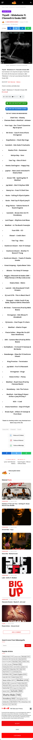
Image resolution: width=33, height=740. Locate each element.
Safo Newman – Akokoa (14, 82)
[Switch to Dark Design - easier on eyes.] (22, 2)
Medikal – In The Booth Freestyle (17, 225)
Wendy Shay (26, 701)
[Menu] (3, 2)
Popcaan (23, 685)
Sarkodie (16, 691)
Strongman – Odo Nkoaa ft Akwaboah (17, 316)
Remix (22, 688)
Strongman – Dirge (17, 372)
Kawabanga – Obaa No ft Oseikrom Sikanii (17, 355)
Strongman (22, 699)
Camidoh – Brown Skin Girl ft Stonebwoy (17, 214)
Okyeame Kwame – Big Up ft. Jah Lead (13, 602)
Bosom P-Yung (7, 661)
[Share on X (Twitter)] (16, 28)
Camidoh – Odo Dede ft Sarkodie (17, 145)
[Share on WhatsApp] (28, 28)
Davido (25, 661)
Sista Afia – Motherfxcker (10, 553)
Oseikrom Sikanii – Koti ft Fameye (17, 246)
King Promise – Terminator (17, 361)
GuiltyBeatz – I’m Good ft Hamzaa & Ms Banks (17, 348)
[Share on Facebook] (10, 28)
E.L (4, 664)
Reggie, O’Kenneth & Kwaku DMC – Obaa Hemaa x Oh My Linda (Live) (17, 277)
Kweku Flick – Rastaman (17, 150)
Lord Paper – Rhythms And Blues (17, 220)
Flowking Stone (7, 667)
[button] (30, 708)
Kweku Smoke (17, 677)
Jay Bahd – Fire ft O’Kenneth (17, 367)
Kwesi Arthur (9, 680)
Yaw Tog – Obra (17, 241)
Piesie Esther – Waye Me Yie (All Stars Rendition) (17, 333)
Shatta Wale (12, 695)
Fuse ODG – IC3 (17, 230)
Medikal (22, 680)
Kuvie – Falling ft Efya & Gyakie (17, 195)
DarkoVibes (16, 661)
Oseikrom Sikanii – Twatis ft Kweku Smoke (17, 259)
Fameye (17, 664)
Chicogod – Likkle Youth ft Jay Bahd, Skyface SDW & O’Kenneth (17, 301)
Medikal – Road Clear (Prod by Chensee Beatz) (17, 383)
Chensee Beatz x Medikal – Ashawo (17, 120)
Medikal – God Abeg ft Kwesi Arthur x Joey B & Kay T (17, 395)
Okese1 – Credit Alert (17, 235)
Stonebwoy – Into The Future (17, 389)
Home (3, 7)
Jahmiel (16, 667)
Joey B (6, 669)
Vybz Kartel (15, 702)
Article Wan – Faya (7, 529)
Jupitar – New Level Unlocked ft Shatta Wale (17, 172)
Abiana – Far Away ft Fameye (17, 270)
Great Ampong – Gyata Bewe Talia (17, 265)
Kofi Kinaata (17, 671)
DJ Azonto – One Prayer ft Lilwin (17, 322)
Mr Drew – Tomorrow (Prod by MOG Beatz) (17, 309)
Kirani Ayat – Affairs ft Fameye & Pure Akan (17, 413)
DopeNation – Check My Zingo (17, 140)
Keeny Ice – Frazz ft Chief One (17, 190)
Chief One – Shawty (17, 118)
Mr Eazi (6, 683)
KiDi (22, 669)
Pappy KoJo (15, 685)
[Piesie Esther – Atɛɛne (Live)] (16, 613)
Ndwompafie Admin (12, 22)
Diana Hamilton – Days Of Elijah (17, 407)
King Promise (7, 671)
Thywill (19, 429)
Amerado (26, 656)
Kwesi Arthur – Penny (17, 377)
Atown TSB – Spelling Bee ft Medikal (17, 179)
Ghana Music (6, 11)
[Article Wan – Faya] (16, 517)
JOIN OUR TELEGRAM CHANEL (17, 109)
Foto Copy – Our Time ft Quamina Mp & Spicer (17, 126)
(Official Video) (8, 656)
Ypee (14, 704)
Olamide (13, 683)
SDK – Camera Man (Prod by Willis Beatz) (17, 341)
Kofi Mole (7, 674)
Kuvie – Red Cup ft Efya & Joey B (17, 200)
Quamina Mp (7, 688)
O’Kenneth (13, 429)
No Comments (6, 24)
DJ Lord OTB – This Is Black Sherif (17, 295)
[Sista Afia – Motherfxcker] (16, 541)
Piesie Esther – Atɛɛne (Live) (10, 626)
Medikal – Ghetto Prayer (17, 327)
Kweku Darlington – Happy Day (17, 165)
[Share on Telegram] (22, 28)
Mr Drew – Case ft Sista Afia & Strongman (17, 134)
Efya (9, 664)
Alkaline (17, 656)
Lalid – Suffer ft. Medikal (9, 578)
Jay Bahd (23, 667)
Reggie (16, 688)
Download (4, 92)
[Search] (30, 2)
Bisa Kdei (14, 659)
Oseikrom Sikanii (22, 683)
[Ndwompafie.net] (14, 2)
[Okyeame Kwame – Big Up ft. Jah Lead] (16, 589)
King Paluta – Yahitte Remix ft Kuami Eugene (17, 207)
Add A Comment (16, 632)
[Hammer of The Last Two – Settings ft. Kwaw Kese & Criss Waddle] (16, 491)
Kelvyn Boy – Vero (17, 155)
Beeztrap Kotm (6, 659)
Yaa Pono (6, 704)
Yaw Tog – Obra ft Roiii (17, 160)
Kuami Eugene (19, 674)
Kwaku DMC (6, 429)
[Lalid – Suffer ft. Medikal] (16, 565)
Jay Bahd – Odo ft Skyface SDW (17, 185)
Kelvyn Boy (14, 669)
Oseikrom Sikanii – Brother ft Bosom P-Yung (17, 252)
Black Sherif (22, 659)
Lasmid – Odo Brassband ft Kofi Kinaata (17, 289)
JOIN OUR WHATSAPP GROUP (17, 103)
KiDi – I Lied (17, 401)
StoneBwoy (9, 699)
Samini (6, 691)
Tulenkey (5, 701)
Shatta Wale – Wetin (17, 283)
